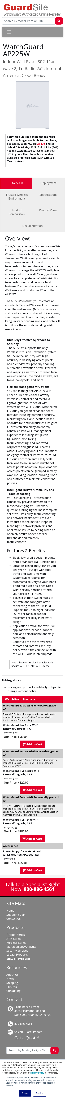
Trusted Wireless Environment (17, 196)
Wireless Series (16, 943)
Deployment (48, 183)
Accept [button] (25, 1093)
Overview (17, 183)
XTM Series (13, 939)
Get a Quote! (26, 1038)
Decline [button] (39, 1093)
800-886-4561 (23, 1024)
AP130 (41, 143)
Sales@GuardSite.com (28, 1032)
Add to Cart (34, 744)
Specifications (48, 195)
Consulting (13, 991)
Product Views (48, 210)
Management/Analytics (21, 947)
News (10, 979)
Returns (11, 987)
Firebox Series (15, 935)
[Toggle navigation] (9, 32)
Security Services (17, 951)
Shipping (12, 983)
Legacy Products (17, 954)
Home (10, 910)
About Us (12, 975)
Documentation (32, 226)
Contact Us (13, 919)
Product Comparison (17, 212)
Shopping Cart (15, 915)
